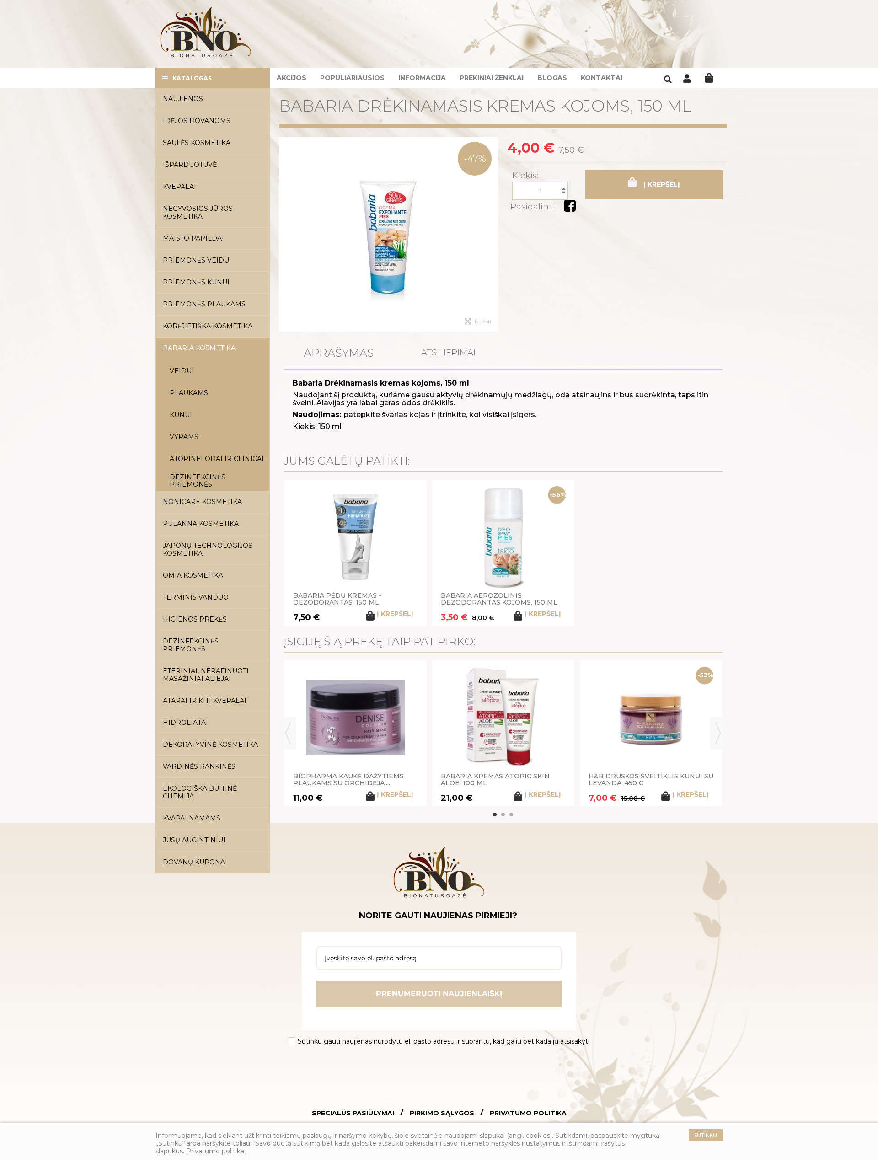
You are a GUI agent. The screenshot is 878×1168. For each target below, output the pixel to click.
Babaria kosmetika (199, 348)
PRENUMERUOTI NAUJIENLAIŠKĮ (439, 993)
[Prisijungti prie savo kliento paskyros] (687, 80)
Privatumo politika (528, 1113)
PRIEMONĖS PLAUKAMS (204, 304)
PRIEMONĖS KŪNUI (196, 282)
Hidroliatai (185, 722)
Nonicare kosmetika (202, 502)
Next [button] (718, 733)
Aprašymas (339, 352)
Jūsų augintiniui (194, 840)
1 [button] (495, 814)
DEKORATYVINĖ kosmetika (210, 744)
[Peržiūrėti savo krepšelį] (709, 78)
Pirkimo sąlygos (442, 1113)
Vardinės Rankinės (199, 766)
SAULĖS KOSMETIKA (196, 143)
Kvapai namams (191, 818)
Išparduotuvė (190, 165)
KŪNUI (181, 415)
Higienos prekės (195, 619)
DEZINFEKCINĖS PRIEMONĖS (191, 645)
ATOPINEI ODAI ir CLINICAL (218, 459)
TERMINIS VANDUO (196, 597)
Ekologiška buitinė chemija (200, 792)
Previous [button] (288, 733)
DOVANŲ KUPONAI (195, 862)
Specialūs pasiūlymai (353, 1113)
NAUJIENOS (183, 99)
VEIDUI (182, 371)
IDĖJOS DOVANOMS (196, 121)
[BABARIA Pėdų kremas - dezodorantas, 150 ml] (356, 537)
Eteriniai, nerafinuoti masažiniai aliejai (206, 675)
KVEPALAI (179, 186)
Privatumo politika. (216, 1151)
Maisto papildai (193, 238)
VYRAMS (184, 437)
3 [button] (511, 814)
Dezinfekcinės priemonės (197, 480)
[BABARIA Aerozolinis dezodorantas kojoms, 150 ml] (503, 537)
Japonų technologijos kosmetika (207, 549)
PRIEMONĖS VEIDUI (197, 260)
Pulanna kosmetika (201, 524)
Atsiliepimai (448, 353)
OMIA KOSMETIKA (193, 575)
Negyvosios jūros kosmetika (198, 212)
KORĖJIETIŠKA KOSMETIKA (207, 326)
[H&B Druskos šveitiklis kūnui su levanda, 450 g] (651, 717)
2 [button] (503, 814)
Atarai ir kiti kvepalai (204, 701)
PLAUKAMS (189, 393)
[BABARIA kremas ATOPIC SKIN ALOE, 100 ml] (503, 717)
